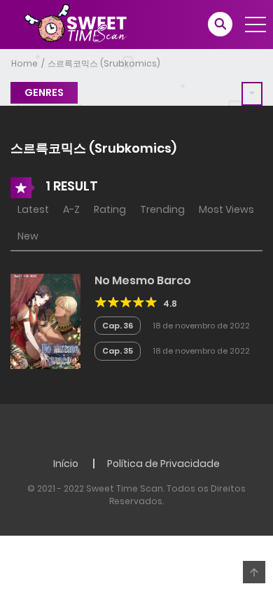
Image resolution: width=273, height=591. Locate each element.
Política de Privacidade (163, 464)
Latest (33, 209)
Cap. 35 (117, 350)
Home (24, 63)
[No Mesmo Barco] (45, 320)
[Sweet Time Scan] (84, 24)
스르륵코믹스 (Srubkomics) (104, 63)
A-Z (71, 209)
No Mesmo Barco (142, 280)
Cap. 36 (117, 325)
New (28, 236)
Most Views (226, 209)
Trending (162, 209)
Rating (110, 209)
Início (65, 464)
